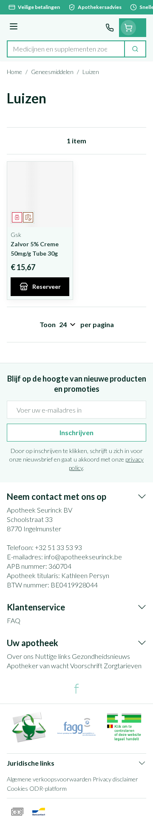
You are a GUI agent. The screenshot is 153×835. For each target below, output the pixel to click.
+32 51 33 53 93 (58, 547)
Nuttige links (53, 656)
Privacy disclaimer (115, 779)
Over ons (20, 656)
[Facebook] (76, 688)
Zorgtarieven (123, 665)
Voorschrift (86, 665)
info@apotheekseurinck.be (83, 557)
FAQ (13, 620)
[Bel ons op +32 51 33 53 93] (109, 27)
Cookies (17, 788)
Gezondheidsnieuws (101, 656)
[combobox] (66, 48)
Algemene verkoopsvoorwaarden (49, 779)
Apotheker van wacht (38, 665)
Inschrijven (77, 432)
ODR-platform (48, 788)
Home (14, 71)
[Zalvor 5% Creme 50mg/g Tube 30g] (40, 194)
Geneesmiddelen (52, 71)
